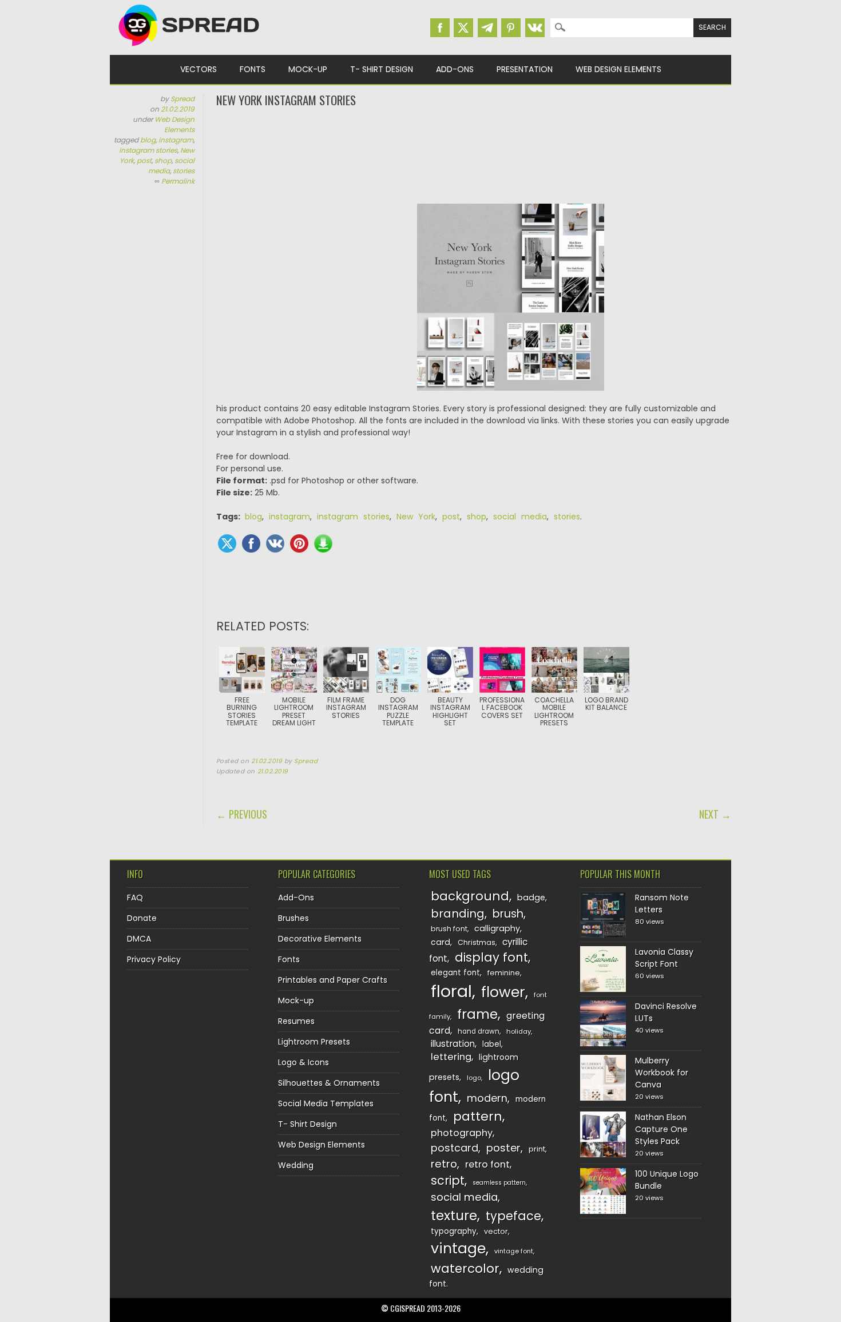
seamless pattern (499, 1182)
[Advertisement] (473, 154)
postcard (454, 1148)
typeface (513, 1216)
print (537, 1149)
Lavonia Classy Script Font (664, 958)
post (144, 160)
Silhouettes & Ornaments (329, 1083)
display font (491, 957)
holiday (518, 1031)
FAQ (135, 897)
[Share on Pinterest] (299, 543)
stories (184, 171)
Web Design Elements (618, 69)
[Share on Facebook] (251, 543)
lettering (451, 1056)
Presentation (525, 69)
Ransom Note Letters (662, 903)
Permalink (178, 181)
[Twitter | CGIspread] (463, 27)
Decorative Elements (320, 938)
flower (503, 992)
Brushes (293, 918)
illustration (453, 1044)
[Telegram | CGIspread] (487, 27)
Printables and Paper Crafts (332, 980)
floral (451, 991)
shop (163, 160)
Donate (142, 918)
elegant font (455, 972)
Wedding (296, 1165)
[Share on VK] (275, 543)
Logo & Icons (303, 1062)
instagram (175, 140)
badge (531, 897)
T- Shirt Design (381, 69)
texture (454, 1215)
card (440, 942)
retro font (487, 1164)
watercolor (465, 1268)
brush (508, 914)
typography (454, 1231)
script (448, 1180)
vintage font (513, 1251)
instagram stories (148, 150)
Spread (182, 99)
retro (444, 1164)
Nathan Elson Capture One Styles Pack (661, 1129)
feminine (503, 972)
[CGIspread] (189, 48)
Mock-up (307, 69)
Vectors (198, 69)
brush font (449, 929)
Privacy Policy (154, 959)
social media (520, 516)
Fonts (252, 69)
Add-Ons (455, 69)
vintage (458, 1248)
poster (503, 1148)
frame (477, 1014)
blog (148, 140)
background (470, 896)
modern (487, 1098)
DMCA (139, 938)
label (491, 1044)
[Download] (323, 543)
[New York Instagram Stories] (510, 303)
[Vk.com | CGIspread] (535, 27)
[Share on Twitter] (227, 543)
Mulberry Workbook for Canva (661, 1072)
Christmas (476, 942)
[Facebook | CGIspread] (440, 27)
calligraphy (497, 928)
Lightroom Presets (314, 1041)
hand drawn (478, 1031)
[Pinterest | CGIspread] (511, 27)
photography (462, 1133)
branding (458, 914)
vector (496, 1231)
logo (474, 1077)
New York (415, 516)
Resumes (296, 1021)
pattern (477, 1116)
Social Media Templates (326, 1103)
